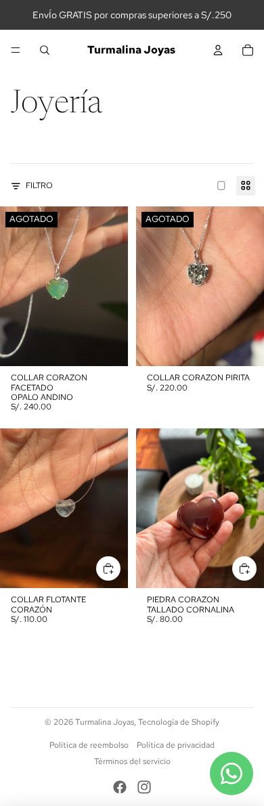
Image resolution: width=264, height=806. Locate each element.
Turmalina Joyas (104, 722)
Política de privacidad (176, 745)
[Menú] (15, 50)
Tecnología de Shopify (178, 722)
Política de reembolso (89, 745)
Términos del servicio (132, 761)
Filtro (39, 185)
